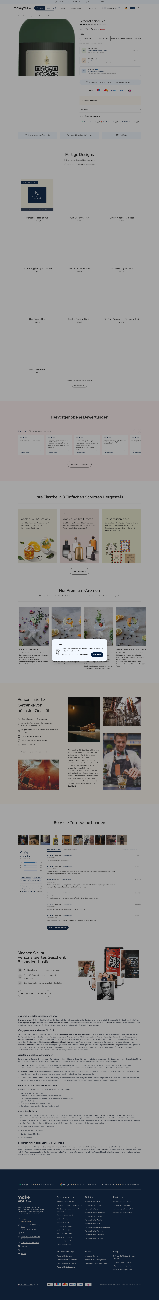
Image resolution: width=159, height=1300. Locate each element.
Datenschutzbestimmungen (70, 655)
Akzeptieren (97, 655)
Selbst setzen (83, 655)
